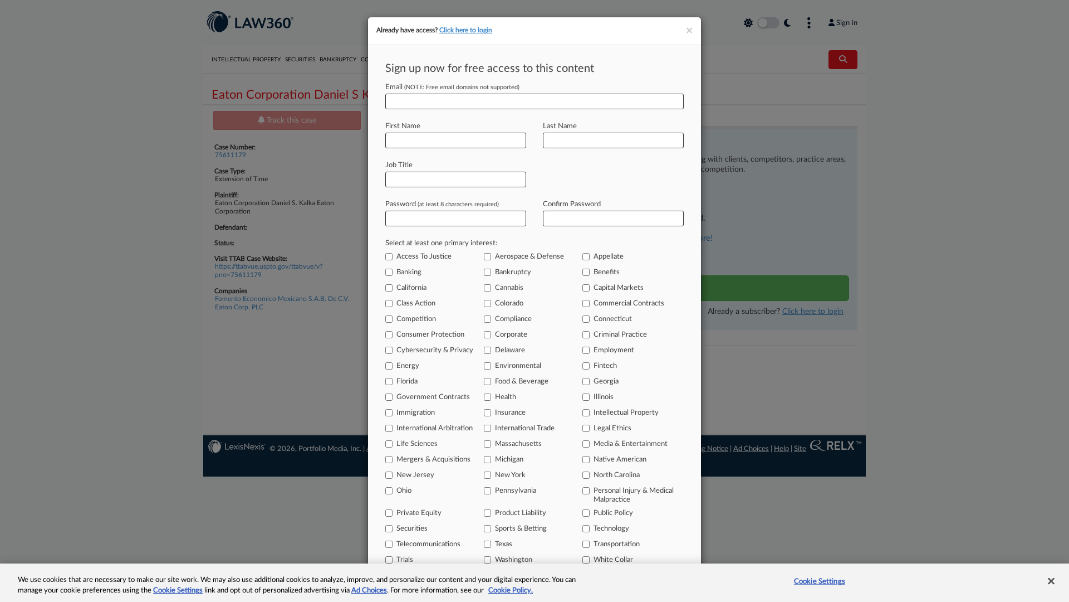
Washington (513, 560)
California (411, 288)
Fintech (605, 366)
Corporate (511, 334)
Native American (620, 459)
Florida (407, 381)
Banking (408, 272)
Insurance (510, 412)
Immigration (415, 412)
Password (442, 204)
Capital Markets (619, 288)
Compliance (513, 319)
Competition (416, 319)
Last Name (560, 126)
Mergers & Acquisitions (433, 459)
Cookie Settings (178, 590)
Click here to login (465, 30)
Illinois (604, 397)
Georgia (606, 381)
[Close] (1051, 581)
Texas (503, 544)
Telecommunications (428, 544)
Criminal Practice (620, 334)
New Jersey (415, 475)
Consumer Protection (430, 334)
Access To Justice (424, 256)
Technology (611, 528)
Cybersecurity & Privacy (434, 350)
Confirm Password (572, 204)
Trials (404, 560)
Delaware (510, 350)
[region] (534, 583)
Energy (407, 366)
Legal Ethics (612, 428)
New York (510, 475)
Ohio (403, 490)
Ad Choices (369, 590)
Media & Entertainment (631, 444)
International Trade (525, 428)
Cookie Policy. (510, 590)
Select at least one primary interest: (441, 243)
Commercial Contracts (629, 303)
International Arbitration (434, 428)
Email (452, 87)
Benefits (607, 272)
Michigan (509, 459)
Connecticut (613, 319)
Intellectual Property (626, 412)
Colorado (509, 303)
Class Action (415, 303)
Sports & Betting (521, 528)
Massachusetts (518, 444)
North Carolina (617, 475)
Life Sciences (417, 444)
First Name (402, 126)
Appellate (609, 256)
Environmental (518, 366)
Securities (412, 528)
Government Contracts (433, 397)
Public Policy (613, 513)
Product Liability (520, 513)
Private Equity (419, 513)
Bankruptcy (513, 272)
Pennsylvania (515, 490)
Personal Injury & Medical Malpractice (634, 495)
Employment (614, 350)
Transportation (617, 544)
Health (505, 397)
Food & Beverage (521, 381)
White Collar (613, 560)
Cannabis (509, 288)
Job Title (399, 165)
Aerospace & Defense (529, 256)
